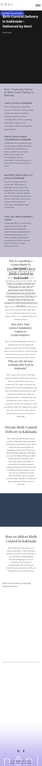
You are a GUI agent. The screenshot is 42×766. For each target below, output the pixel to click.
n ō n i (7, 4)
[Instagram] (18, 751)
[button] (38, 5)
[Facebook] (23, 751)
